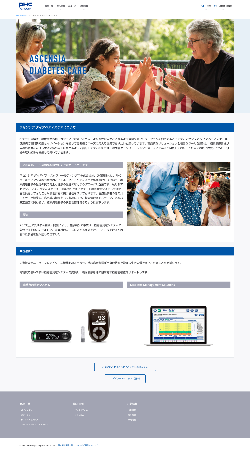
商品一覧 (25, 404)
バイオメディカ (27, 410)
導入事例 (61, 6)
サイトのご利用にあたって (87, 445)
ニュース (72, 6)
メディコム (25, 415)
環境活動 (132, 420)
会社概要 (132, 410)
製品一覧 (49, 6)
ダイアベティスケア (29, 420)
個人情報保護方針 (65, 445)
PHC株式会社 (21, 15)
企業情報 (84, 6)
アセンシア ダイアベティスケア (34, 424)
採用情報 (132, 415)
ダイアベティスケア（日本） (127, 379)
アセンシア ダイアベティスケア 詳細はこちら (125, 367)
